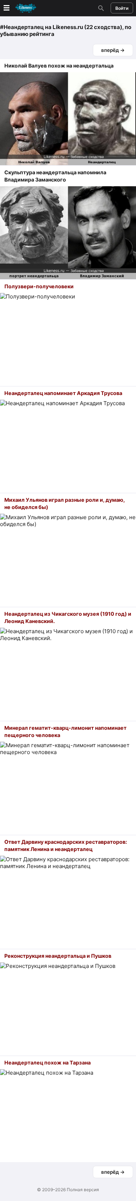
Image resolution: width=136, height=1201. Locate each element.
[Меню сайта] (19, 8)
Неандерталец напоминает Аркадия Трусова (63, 393)
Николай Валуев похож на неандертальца (59, 65)
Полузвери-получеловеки (39, 286)
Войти (121, 8)
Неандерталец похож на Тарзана (47, 1062)
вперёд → (113, 50)
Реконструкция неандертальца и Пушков (57, 956)
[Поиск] (100, 8)
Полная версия (83, 1189)
